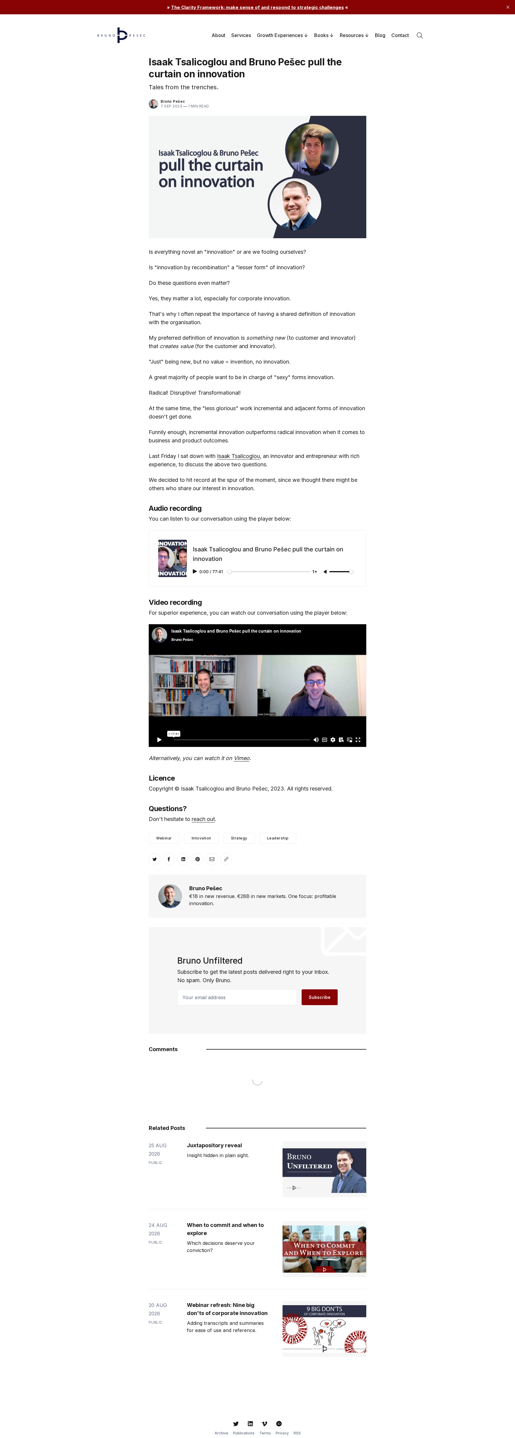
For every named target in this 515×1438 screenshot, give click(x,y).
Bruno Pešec (173, 101)
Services (241, 35)
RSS (297, 1433)
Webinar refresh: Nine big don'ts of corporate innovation (227, 1309)
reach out (203, 819)
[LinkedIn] (250, 1423)
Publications (244, 1433)
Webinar (164, 838)
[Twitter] (236, 1423)
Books (321, 35)
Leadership (278, 838)
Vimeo (241, 758)
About (218, 35)
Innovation (201, 838)
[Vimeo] (264, 1423)
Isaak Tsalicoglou (238, 456)
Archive (221, 1433)
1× (314, 571)
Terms (265, 1433)
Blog (380, 35)
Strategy (239, 838)
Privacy (282, 1433)
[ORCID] (279, 1423)
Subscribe (320, 997)
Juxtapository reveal (214, 1145)
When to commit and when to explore (225, 1229)
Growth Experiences (280, 35)
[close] (508, 7)
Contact (400, 35)
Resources (352, 35)
